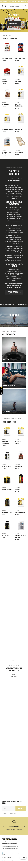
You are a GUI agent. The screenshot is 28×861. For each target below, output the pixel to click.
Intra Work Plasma (7, 58)
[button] (25, 6)
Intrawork (18, 81)
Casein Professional (7, 129)
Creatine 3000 (5, 535)
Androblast (5, 81)
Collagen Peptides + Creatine (7, 152)
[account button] (22, 6)
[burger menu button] (2, 6)
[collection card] (14, 349)
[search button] (5, 6)
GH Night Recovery (7, 489)
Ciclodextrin (18, 129)
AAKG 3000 (18, 441)
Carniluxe (18, 489)
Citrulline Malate (20, 512)
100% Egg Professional (18, 105)
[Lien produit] (7, 51)
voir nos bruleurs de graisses (13, 26)
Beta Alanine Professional (5, 442)
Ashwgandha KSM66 (7, 512)
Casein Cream (5, 104)
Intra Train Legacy (20, 58)
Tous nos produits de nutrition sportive (13, 292)
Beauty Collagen (19, 152)
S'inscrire (20, 808)
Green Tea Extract (6, 466)
